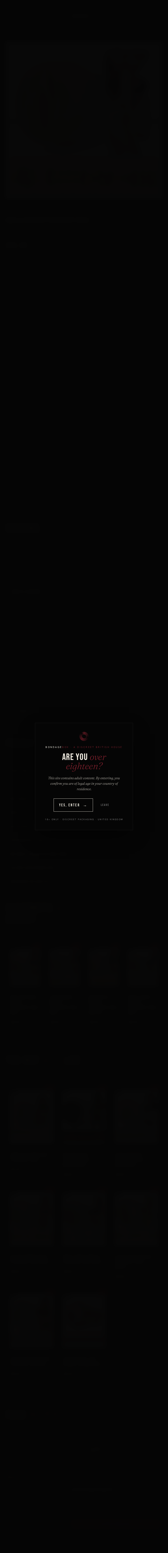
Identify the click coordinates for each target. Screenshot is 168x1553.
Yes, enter (73, 805)
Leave (105, 805)
